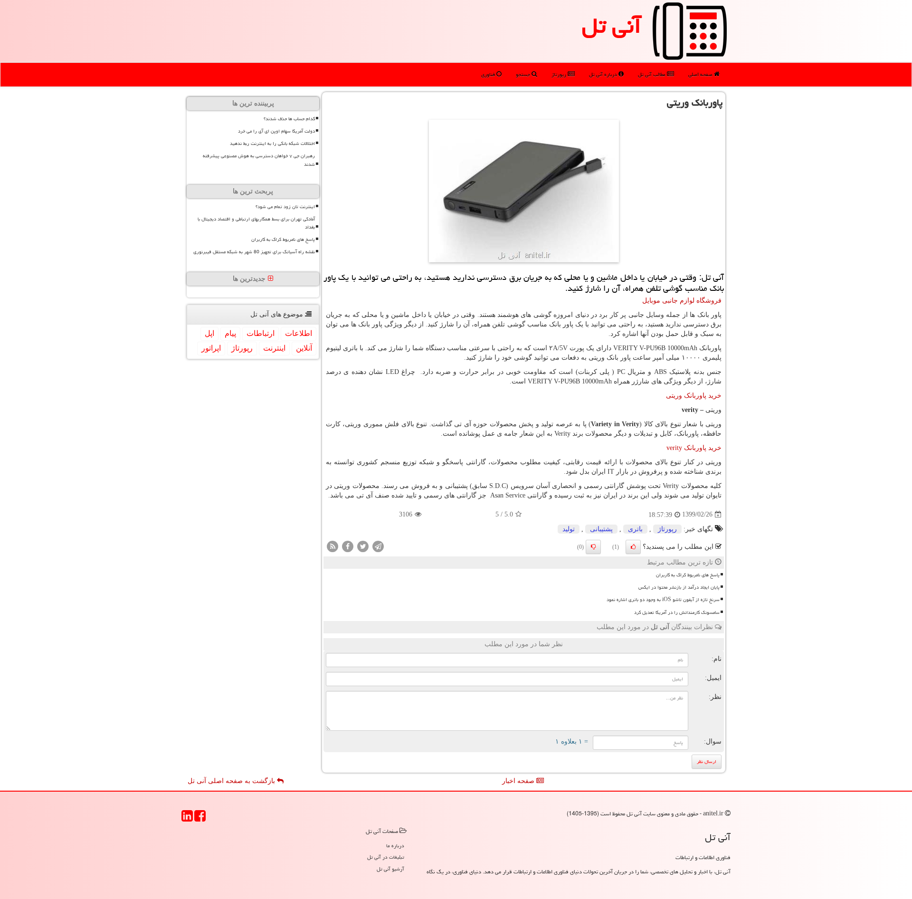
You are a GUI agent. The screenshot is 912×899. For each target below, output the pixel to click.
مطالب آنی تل (652, 74)
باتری (635, 529)
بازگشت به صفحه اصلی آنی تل (232, 780)
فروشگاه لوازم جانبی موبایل (682, 300)
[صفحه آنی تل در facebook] (200, 818)
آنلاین (304, 348)
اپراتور (211, 348)
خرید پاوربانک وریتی (694, 395)
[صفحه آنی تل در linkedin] (187, 818)
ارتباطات (261, 333)
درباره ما (395, 846)
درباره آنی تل (603, 74)
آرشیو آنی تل (390, 869)
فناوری (488, 74)
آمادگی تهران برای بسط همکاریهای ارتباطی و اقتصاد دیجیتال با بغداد (256, 223)
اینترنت (274, 348)
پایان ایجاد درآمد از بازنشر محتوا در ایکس (679, 587)
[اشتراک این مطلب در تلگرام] (378, 545)
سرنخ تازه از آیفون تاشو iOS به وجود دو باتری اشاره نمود (663, 599)
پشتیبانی (601, 529)
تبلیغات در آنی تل (385, 857)
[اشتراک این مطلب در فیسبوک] (347, 545)
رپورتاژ (559, 74)
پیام (230, 333)
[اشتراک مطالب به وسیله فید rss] (332, 545)
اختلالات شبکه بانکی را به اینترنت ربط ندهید (272, 143)
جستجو (524, 74)
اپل (209, 333)
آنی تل (611, 25)
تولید (568, 529)
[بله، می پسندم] (633, 547)
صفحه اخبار (519, 780)
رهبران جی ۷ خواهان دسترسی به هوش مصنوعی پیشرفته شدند (259, 160)
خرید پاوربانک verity (694, 447)
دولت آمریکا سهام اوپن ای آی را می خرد (276, 131)
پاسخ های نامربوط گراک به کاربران (688, 575)
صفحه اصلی (701, 74)
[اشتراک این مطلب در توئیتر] (363, 545)
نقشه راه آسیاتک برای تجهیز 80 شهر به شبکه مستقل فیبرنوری (254, 252)
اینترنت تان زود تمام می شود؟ (285, 206)
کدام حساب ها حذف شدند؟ (289, 119)
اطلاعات (298, 333)
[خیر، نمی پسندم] (593, 547)
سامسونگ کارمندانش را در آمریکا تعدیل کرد (677, 612)
